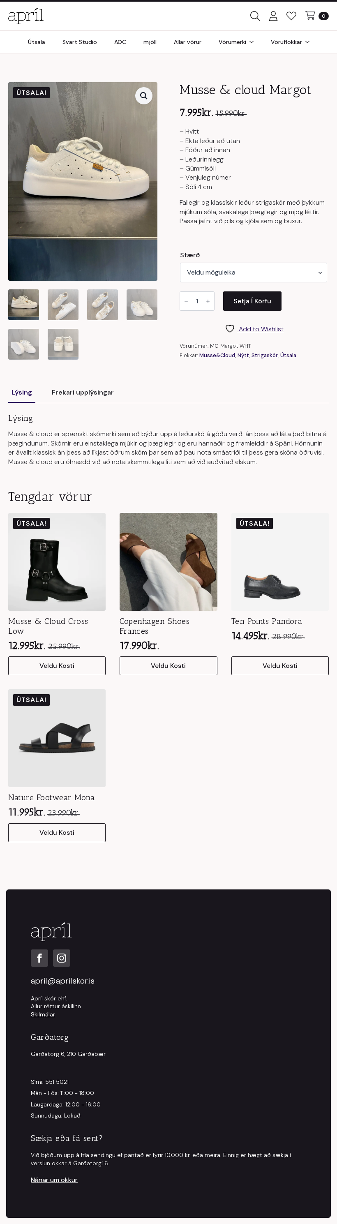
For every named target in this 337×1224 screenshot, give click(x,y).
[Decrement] (186, 301)
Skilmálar (43, 1014)
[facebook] (39, 958)
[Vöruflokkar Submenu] (310, 42)
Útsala (36, 42)
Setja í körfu (252, 301)
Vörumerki (232, 42)
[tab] (21, 392)
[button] (143, 95)
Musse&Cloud (217, 355)
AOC (120, 42)
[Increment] (207, 301)
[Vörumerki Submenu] (254, 42)
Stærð (190, 255)
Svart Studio (79, 42)
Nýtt (243, 355)
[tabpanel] (168, 440)
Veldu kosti (56, 665)
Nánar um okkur (54, 1180)
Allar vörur (187, 42)
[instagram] (61, 958)
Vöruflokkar (286, 42)
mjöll (150, 42)
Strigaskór (265, 355)
